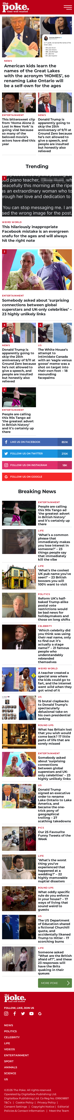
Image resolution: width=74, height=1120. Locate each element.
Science (10, 1073)
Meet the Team (59, 1110)
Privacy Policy (46, 1102)
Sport (9, 1061)
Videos (9, 1049)
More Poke (49, 983)
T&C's (7, 1102)
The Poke (25, 7)
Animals (10, 1067)
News (8, 1025)
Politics (10, 1031)
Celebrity (12, 1037)
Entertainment (16, 1055)
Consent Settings (15, 1106)
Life (7, 1043)
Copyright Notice (42, 1106)
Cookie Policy (25, 1102)
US (6, 1079)
